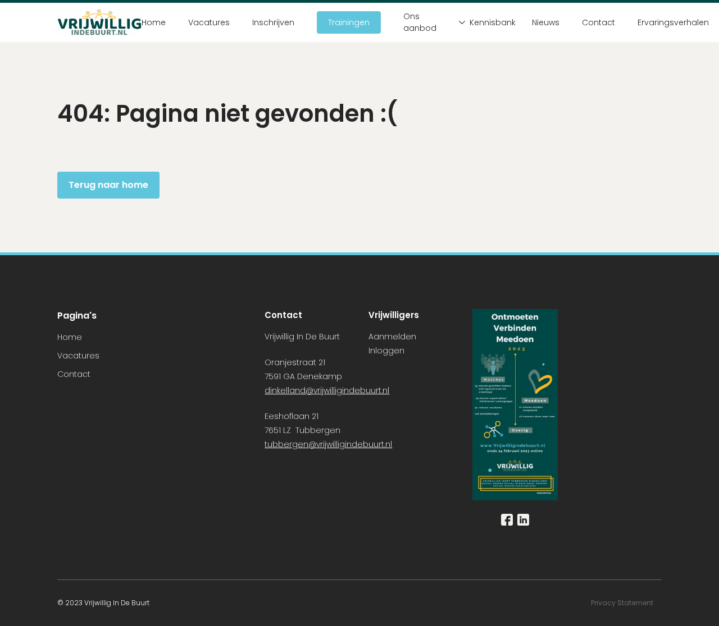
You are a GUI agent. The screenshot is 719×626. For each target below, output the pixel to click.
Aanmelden (392, 336)
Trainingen (349, 22)
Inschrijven (273, 22)
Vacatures (209, 22)
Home (154, 22)
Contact (598, 22)
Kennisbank (489, 22)
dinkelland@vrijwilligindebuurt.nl (327, 390)
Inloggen (386, 350)
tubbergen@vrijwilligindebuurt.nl (328, 444)
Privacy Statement (623, 602)
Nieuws (545, 22)
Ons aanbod (419, 22)
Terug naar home (108, 184)
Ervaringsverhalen (673, 22)
